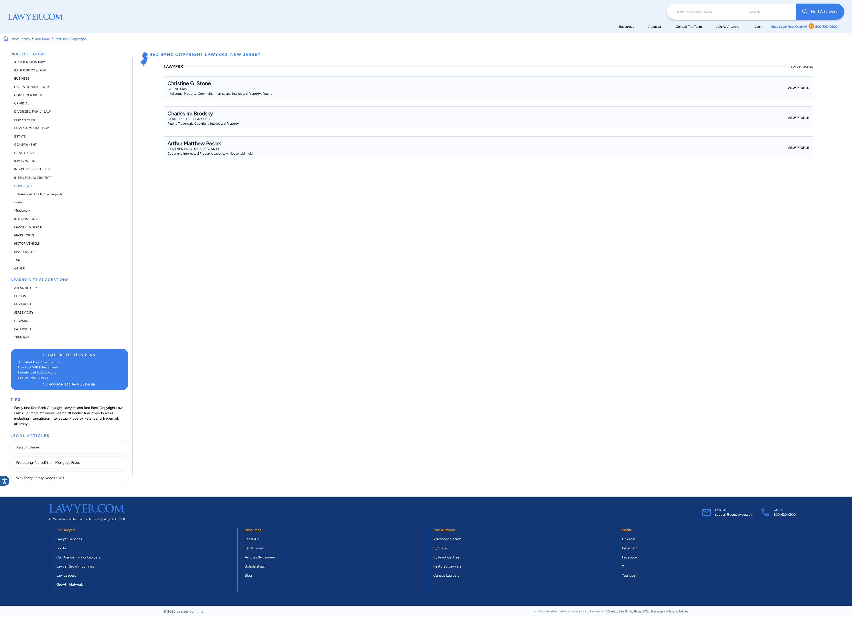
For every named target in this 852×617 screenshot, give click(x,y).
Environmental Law (31, 128)
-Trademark (22, 210)
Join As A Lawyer (728, 27)
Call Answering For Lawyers (78, 557)
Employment (25, 120)
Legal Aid (252, 539)
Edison (20, 296)
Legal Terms (254, 548)
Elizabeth (22, 304)
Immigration (25, 161)
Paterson (22, 329)
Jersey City (24, 312)
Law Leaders (66, 575)
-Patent (19, 202)
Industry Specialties (32, 169)
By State (440, 548)
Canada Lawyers (446, 575)
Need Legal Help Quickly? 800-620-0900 (804, 27)
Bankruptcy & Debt (30, 70)
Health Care (25, 153)
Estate (20, 136)
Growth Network (69, 584)
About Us (655, 27)
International (26, 219)
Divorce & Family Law (32, 112)
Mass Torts (24, 235)
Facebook (629, 557)
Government (25, 145)
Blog (248, 575)
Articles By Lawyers (260, 557)
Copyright (23, 186)
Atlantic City (25, 288)
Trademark (111, 418)
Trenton (21, 337)
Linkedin (628, 539)
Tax (17, 260)
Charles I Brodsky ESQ (189, 119)
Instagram (629, 548)
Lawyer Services (69, 539)
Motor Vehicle (27, 244)
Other (19, 268)
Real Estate (24, 252)
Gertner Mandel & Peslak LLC (195, 149)
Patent (90, 418)
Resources (626, 27)
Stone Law (177, 89)
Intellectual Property (33, 178)
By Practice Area (446, 557)
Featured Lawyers (447, 566)
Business (22, 79)
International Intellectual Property (56, 418)
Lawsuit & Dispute (29, 227)
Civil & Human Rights (32, 87)
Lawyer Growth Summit (75, 566)
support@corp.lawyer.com (734, 515)
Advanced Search (447, 539)
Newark (21, 321)
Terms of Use (615, 611)
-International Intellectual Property (38, 194)
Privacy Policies (678, 611)
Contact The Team (689, 27)
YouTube (629, 575)
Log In (759, 27)
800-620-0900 (785, 515)
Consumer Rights (29, 95)
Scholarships (255, 566)
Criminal (21, 103)
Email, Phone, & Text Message (644, 611)
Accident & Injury (29, 62)
